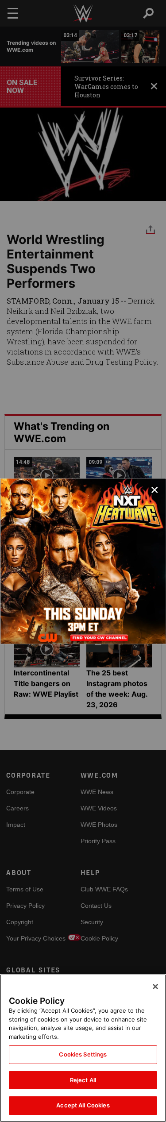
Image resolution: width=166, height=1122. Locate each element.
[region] (83, 1048)
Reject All (83, 1079)
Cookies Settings (83, 1054)
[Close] (155, 986)
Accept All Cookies (82, 1105)
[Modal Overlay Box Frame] (83, 561)
